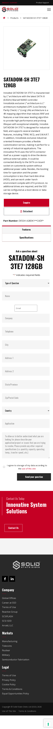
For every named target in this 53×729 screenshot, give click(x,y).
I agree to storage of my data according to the (27, 467)
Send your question (34, 476)
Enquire (26, 202)
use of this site (29, 468)
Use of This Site (9, 711)
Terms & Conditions (27, 711)
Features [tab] (26, 229)
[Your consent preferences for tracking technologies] (48, 724)
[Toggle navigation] (48, 9)
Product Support (42, 2)
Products (14, 18)
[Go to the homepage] (26, 565)
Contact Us (13, 527)
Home (4, 17)
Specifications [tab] (26, 237)
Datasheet (28, 211)
